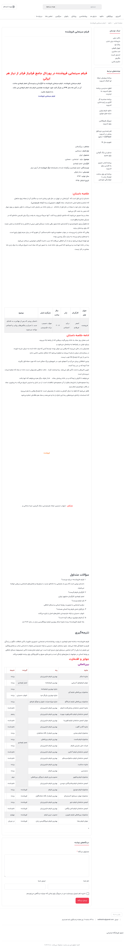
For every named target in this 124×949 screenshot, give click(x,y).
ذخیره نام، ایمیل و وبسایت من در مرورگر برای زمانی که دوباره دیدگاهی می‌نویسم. (56, 893)
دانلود (110, 23)
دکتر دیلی (116, 38)
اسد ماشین (116, 51)
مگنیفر (117, 58)
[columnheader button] (73, 670)
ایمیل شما (41, 881)
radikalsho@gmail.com (105, 920)
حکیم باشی (116, 62)
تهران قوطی (116, 48)
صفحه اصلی (118, 23)
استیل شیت (115, 55)
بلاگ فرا (117, 45)
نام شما (86, 881)
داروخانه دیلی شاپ (113, 41)
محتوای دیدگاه (83, 852)
